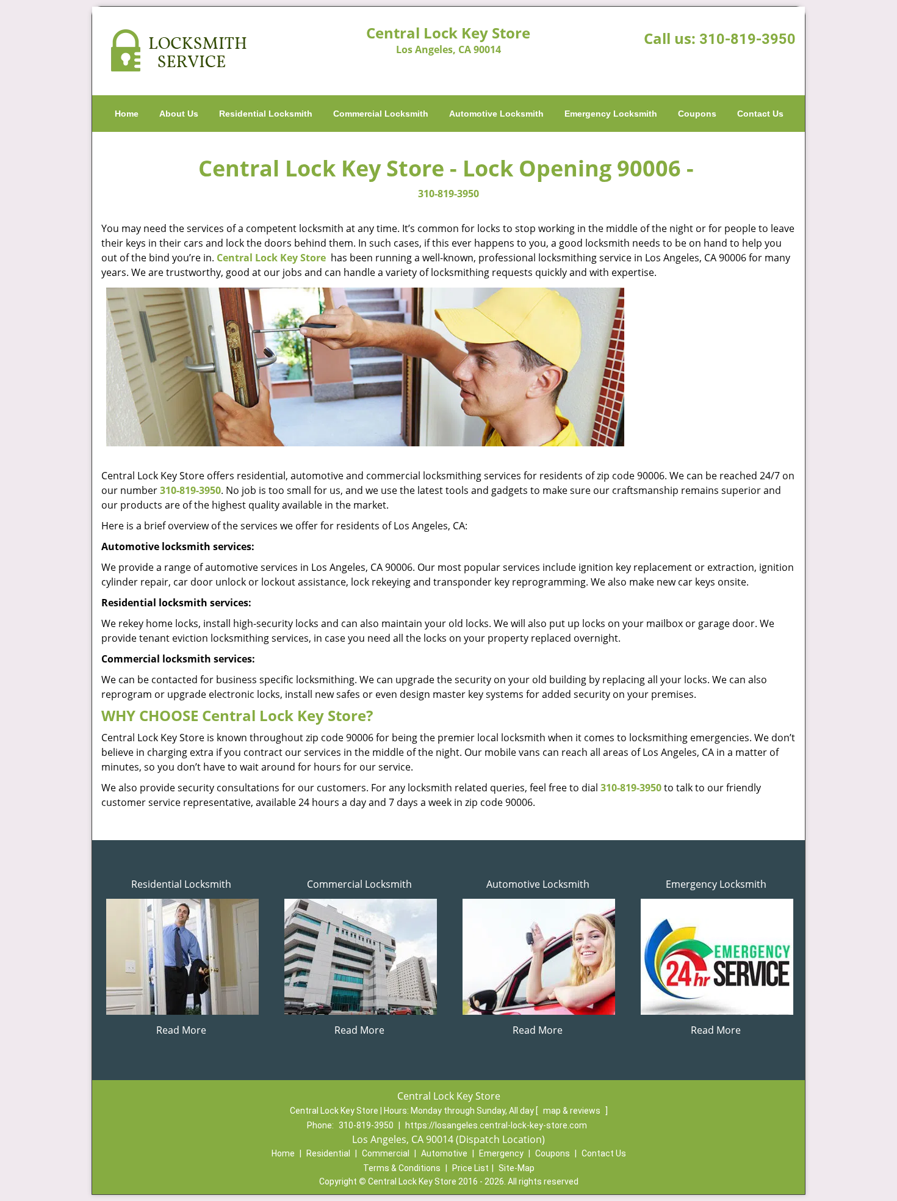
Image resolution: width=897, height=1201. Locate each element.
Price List (470, 1168)
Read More (181, 1030)
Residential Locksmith (265, 113)
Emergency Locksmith (610, 113)
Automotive (444, 1153)
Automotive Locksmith (496, 113)
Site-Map (517, 1168)
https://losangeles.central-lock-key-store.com (496, 1125)
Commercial (385, 1153)
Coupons (697, 113)
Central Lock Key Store (271, 257)
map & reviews (572, 1111)
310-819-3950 (747, 39)
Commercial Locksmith (380, 113)
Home (127, 113)
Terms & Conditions (402, 1168)
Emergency (501, 1153)
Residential (328, 1153)
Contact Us (760, 113)
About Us (178, 113)
